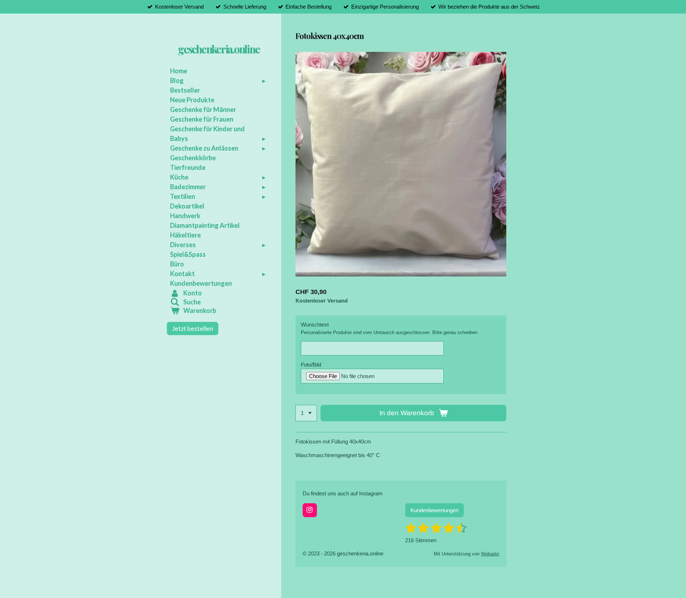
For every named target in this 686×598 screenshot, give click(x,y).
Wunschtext (315, 325)
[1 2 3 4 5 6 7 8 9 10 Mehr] (306, 413)
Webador (490, 554)
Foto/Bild (311, 365)
